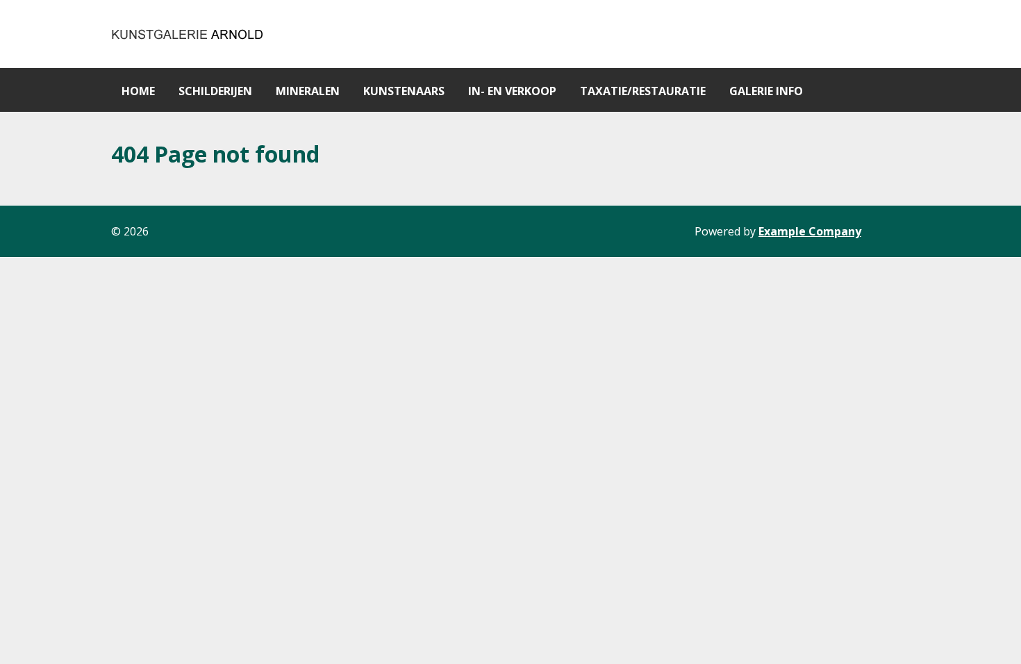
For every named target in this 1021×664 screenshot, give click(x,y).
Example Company (809, 231)
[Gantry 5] (188, 34)
